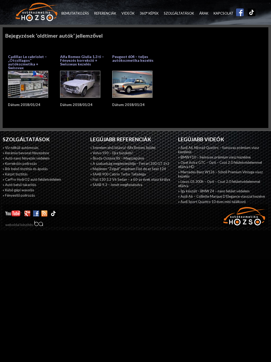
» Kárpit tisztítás (15, 174)
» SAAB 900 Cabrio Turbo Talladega (118, 174)
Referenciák (105, 13)
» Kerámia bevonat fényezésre (26, 153)
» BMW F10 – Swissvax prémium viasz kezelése (214, 157)
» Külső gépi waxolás (18, 190)
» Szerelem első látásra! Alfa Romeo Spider (123, 147)
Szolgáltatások (179, 13)
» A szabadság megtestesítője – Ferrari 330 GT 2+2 (129, 163)
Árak (203, 13)
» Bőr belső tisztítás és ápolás (25, 169)
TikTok (250, 13)
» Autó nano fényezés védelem (26, 158)
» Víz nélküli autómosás (20, 147)
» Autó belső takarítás (19, 185)
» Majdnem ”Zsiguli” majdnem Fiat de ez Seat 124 (128, 169)
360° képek (149, 13)
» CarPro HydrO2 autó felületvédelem (32, 179)
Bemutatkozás (75, 13)
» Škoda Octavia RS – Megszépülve (117, 158)
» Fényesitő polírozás (19, 195)
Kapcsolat (223, 13)
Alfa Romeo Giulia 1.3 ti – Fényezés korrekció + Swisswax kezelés (82, 60)
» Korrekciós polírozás (20, 163)
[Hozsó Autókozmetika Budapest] (37, 12)
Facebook (238, 13)
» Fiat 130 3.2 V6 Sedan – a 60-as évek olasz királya (130, 179)
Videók (127, 13)
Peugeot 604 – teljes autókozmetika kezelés (132, 58)
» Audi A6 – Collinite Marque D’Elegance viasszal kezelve (221, 196)
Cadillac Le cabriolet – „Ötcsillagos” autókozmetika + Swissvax (27, 62)
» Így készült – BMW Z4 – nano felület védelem (214, 191)
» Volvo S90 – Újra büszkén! (111, 153)
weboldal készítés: (19, 225)
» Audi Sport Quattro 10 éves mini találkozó (212, 202)
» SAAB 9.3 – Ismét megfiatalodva (116, 185)
